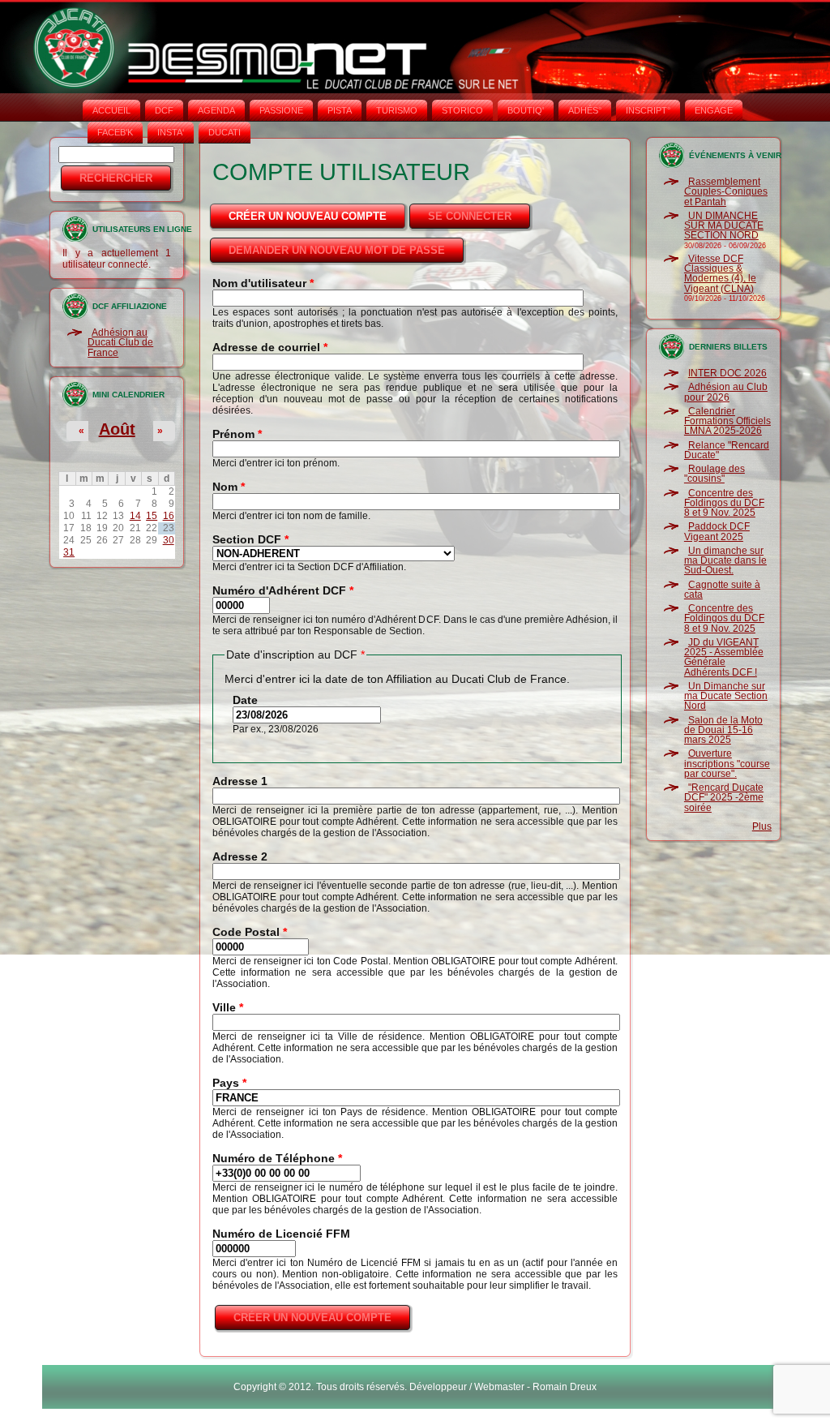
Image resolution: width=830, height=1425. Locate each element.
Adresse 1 (239, 781)
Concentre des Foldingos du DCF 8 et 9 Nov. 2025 (724, 503)
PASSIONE (281, 110)
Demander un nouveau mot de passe (337, 250)
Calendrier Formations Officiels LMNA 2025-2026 (727, 421)
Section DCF (250, 539)
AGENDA (216, 110)
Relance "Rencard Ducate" (726, 450)
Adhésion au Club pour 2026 (726, 391)
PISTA (339, 110)
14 (135, 515)
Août (117, 429)
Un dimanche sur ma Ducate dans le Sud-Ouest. (725, 561)
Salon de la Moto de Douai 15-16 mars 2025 (723, 730)
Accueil (111, 110)
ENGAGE (714, 110)
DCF (164, 110)
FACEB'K (115, 132)
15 (151, 515)
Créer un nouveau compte (318, 216)
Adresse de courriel (269, 347)
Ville (227, 1007)
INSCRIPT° (648, 110)
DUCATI (224, 132)
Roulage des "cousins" (714, 473)
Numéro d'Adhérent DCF (282, 590)
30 (168, 540)
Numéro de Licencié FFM (281, 1233)
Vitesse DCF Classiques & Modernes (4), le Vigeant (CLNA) (720, 273)
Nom (228, 486)
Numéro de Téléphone (277, 1158)
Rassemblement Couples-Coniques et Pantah (726, 192)
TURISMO (396, 110)
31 (69, 552)
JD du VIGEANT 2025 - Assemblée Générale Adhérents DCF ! (724, 657)
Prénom (237, 433)
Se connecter (469, 216)
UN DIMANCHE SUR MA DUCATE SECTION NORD (724, 226)
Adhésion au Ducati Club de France (120, 342)
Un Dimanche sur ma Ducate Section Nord (726, 696)
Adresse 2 (239, 856)
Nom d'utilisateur (263, 283)
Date (245, 699)
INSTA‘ (170, 132)
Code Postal (249, 931)
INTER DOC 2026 (727, 373)
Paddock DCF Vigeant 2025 (717, 531)
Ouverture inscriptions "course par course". (727, 763)
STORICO (462, 110)
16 (168, 515)
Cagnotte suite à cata (722, 589)
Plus (762, 826)
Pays (229, 1082)
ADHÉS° (584, 110)
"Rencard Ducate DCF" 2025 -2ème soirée (724, 797)
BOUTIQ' (525, 110)
